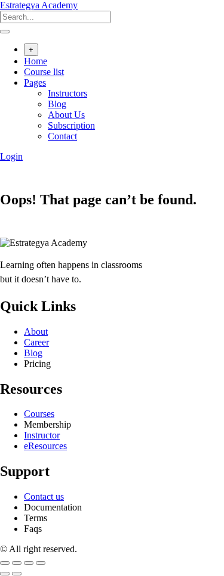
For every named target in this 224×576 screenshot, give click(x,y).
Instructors (67, 93)
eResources (45, 446)
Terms (35, 518)
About (36, 331)
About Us (66, 115)
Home (35, 61)
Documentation (53, 507)
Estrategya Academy (39, 5)
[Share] (28, 563)
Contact (62, 136)
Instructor (42, 435)
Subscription (71, 125)
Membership (47, 424)
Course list (44, 72)
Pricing (37, 364)
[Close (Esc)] (40, 563)
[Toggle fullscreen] (17, 563)
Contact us (44, 496)
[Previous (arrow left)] (5, 573)
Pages (35, 82)
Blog (57, 104)
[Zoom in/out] (5, 563)
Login (11, 156)
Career (36, 342)
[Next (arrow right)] (17, 573)
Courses (39, 414)
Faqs (33, 529)
